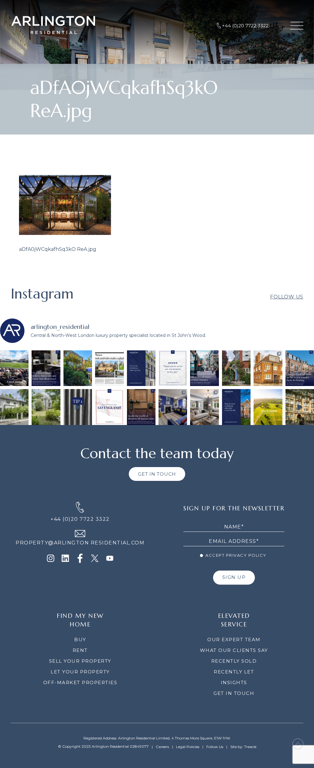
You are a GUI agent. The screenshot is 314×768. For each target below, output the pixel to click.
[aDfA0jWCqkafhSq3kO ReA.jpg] (65, 233)
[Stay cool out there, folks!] (77, 407)
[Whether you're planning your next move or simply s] (236, 407)
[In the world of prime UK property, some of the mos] (141, 407)
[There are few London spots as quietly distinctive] (268, 407)
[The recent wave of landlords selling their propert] (299, 368)
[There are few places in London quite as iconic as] (14, 368)
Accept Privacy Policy (235, 555)
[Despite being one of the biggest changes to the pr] (204, 368)
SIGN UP (234, 577)
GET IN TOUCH (157, 474)
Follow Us (286, 297)
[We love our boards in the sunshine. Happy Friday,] (77, 368)
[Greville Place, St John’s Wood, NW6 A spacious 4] (14, 407)
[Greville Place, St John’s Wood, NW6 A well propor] (46, 407)
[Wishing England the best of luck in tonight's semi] (109, 407)
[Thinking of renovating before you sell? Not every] (46, 368)
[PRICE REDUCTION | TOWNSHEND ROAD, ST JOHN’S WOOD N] (268, 368)
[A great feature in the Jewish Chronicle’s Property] (109, 368)
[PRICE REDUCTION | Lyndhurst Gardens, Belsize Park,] (204, 407)
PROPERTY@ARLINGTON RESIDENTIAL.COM (80, 543)
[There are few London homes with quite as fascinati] (236, 368)
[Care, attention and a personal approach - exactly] (173, 368)
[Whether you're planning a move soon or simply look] (141, 368)
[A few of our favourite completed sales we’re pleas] (299, 407)
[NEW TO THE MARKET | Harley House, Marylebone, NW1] (173, 407)
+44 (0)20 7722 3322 (80, 519)
